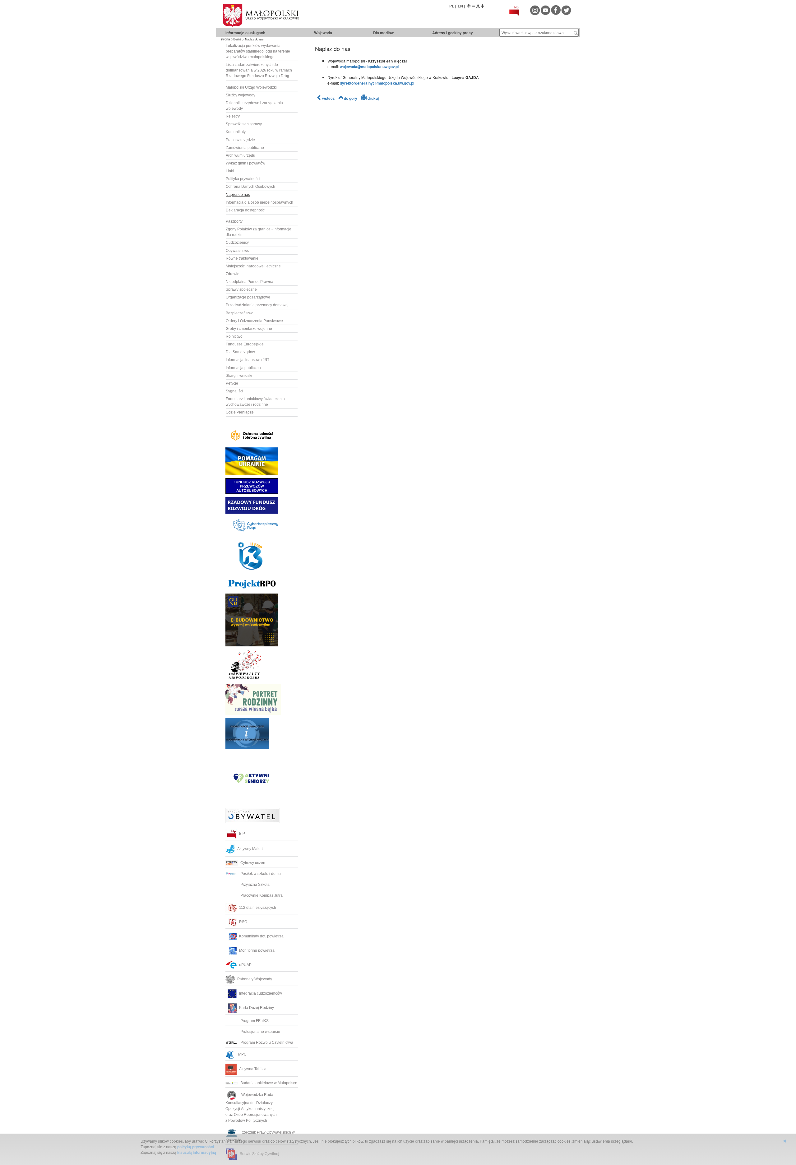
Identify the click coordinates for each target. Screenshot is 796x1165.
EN (460, 6)
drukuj (373, 98)
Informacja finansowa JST (247, 360)
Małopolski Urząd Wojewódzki (251, 87)
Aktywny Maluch (251, 849)
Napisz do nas (238, 194)
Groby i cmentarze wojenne (249, 328)
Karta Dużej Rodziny (256, 1008)
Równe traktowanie (242, 258)
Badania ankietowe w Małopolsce (268, 1083)
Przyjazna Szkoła (255, 884)
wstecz (328, 98)
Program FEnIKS (254, 1021)
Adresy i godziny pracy (452, 32)
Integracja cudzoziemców (260, 993)
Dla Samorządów (240, 352)
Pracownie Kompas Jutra (261, 895)
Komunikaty (236, 132)
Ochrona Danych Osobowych (250, 186)
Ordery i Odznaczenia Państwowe (254, 321)
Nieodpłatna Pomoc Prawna (249, 282)
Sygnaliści (234, 391)
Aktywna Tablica (252, 1069)
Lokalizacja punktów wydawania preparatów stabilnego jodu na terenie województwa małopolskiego (258, 51)
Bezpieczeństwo (239, 313)
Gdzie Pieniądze (240, 412)
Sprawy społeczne (241, 289)
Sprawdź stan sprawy (244, 124)
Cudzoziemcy (237, 242)
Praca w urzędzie (240, 140)
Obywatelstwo (237, 250)
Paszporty (234, 221)
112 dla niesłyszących (257, 907)
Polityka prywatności (243, 179)
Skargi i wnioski (239, 375)
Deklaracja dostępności (246, 210)
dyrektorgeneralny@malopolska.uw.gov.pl (377, 83)
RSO (243, 922)
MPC (241, 1054)
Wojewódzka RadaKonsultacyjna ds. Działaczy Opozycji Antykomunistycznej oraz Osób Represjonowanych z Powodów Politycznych (251, 1108)
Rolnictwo (234, 336)
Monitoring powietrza (257, 950)
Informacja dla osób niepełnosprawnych (259, 202)
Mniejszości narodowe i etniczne (253, 266)
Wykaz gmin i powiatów (245, 163)
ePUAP (245, 965)
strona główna (231, 39)
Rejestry (233, 116)
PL (451, 6)
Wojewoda (323, 32)
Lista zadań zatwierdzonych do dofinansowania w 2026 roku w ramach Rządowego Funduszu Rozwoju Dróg (259, 70)
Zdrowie (232, 274)
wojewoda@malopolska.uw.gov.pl (369, 66)
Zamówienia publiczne (245, 148)
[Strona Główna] (283, 15)
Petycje (232, 383)
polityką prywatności (195, 1146)
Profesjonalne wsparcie (260, 1031)
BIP (242, 833)
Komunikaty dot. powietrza (261, 936)
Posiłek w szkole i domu (260, 873)
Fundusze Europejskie (245, 344)
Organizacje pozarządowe (248, 297)
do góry (350, 98)
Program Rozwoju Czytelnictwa (266, 1042)
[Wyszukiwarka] (575, 32)
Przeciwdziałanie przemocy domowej (257, 305)
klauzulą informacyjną (196, 1152)
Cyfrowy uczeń (252, 863)
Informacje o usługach (245, 32)
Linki (230, 171)
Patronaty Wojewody (254, 979)
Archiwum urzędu (240, 155)
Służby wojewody (240, 95)
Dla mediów (383, 32)
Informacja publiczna (243, 368)
